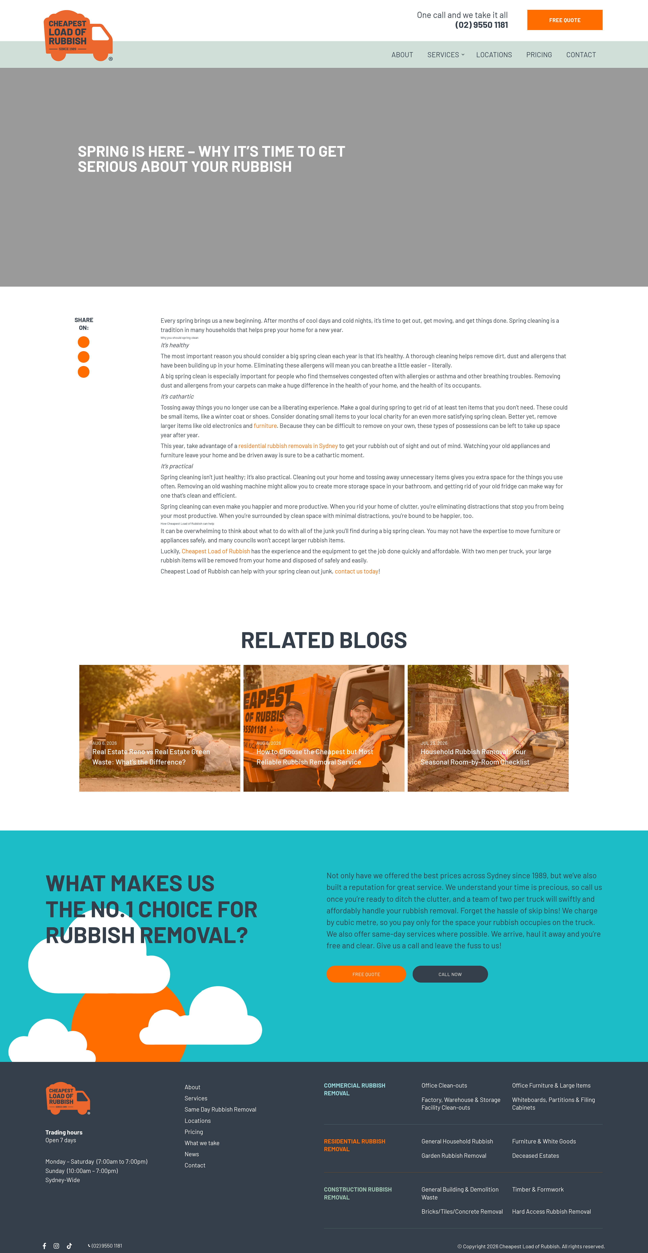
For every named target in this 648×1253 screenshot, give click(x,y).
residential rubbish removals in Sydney (288, 445)
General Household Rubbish (457, 1141)
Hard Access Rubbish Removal (551, 1211)
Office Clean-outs (444, 1085)
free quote (565, 20)
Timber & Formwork (538, 1189)
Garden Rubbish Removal (454, 1155)
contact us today (356, 571)
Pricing (539, 54)
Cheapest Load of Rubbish (216, 551)
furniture (265, 425)
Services (443, 54)
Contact (581, 54)
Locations (494, 54)
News (192, 1153)
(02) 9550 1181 (482, 24)
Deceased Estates (535, 1155)
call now (450, 974)
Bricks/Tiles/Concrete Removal (462, 1211)
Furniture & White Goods (544, 1141)
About (402, 54)
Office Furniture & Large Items (551, 1085)
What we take (202, 1142)
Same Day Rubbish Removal (220, 1109)
